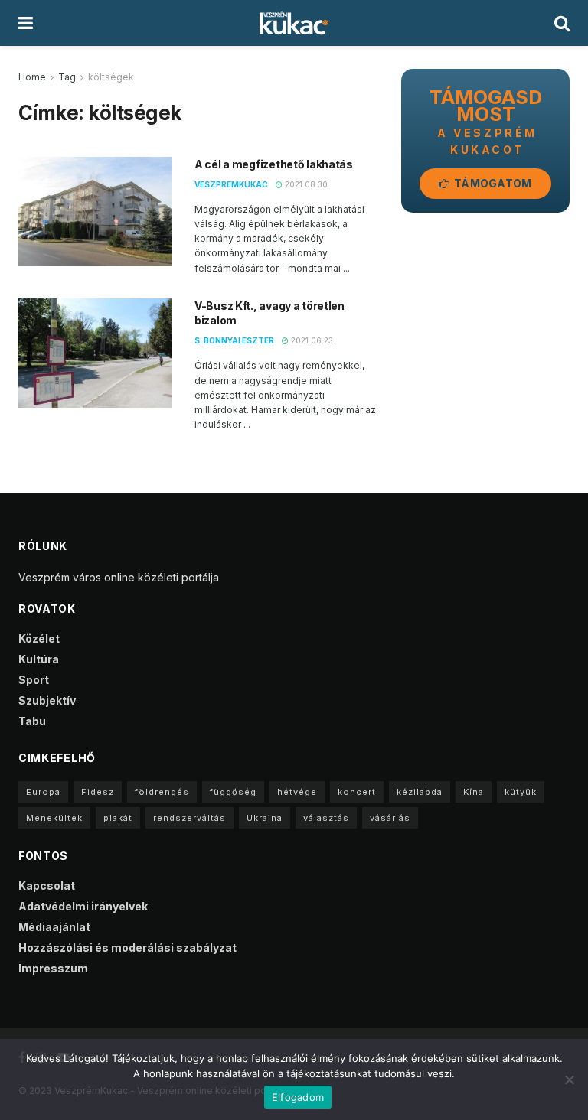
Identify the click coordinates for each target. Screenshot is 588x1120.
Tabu (32, 721)
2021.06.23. (312, 340)
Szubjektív (47, 700)
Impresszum (53, 968)
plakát (117, 817)
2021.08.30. (306, 184)
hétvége (297, 791)
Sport (33, 679)
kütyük (521, 791)
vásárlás (390, 817)
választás (326, 817)
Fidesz (97, 791)
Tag (67, 77)
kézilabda (420, 791)
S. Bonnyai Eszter (234, 340)
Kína (473, 791)
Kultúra (38, 659)
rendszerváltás (189, 817)
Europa (43, 791)
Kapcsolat (46, 885)
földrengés (162, 791)
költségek (111, 77)
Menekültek (54, 817)
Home (32, 77)
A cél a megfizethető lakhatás (273, 164)
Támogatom (492, 183)
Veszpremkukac (231, 184)
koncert (357, 791)
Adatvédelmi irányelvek (83, 906)
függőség (233, 791)
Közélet (39, 638)
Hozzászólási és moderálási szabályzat (127, 947)
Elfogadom (298, 1097)
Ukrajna (265, 817)
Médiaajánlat (54, 926)
